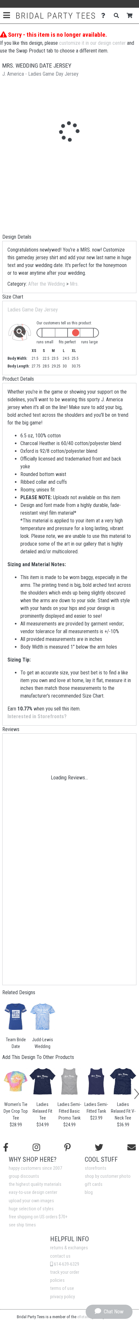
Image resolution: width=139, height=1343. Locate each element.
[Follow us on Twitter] (99, 1147)
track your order (64, 1272)
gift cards (93, 1184)
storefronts (95, 1168)
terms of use (62, 1288)
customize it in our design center (92, 43)
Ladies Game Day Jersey (32, 310)
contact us (60, 1256)
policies (57, 1280)
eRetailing (85, 1316)
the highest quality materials (35, 1184)
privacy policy (62, 1297)
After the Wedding (46, 284)
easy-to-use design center (33, 1192)
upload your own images (31, 1201)
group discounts (24, 1176)
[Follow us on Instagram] (36, 1147)
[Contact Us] (105, 16)
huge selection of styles (31, 1209)
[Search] (118, 16)
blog (89, 1192)
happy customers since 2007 (35, 1168)
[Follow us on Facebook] (5, 1147)
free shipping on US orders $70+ (38, 1217)
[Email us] (131, 1147)
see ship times (22, 1225)
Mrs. (74, 284)
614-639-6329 (66, 1264)
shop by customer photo (108, 1176)
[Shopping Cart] (131, 16)
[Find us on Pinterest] (67, 1147)
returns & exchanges (69, 1248)
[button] (4, 1101)
